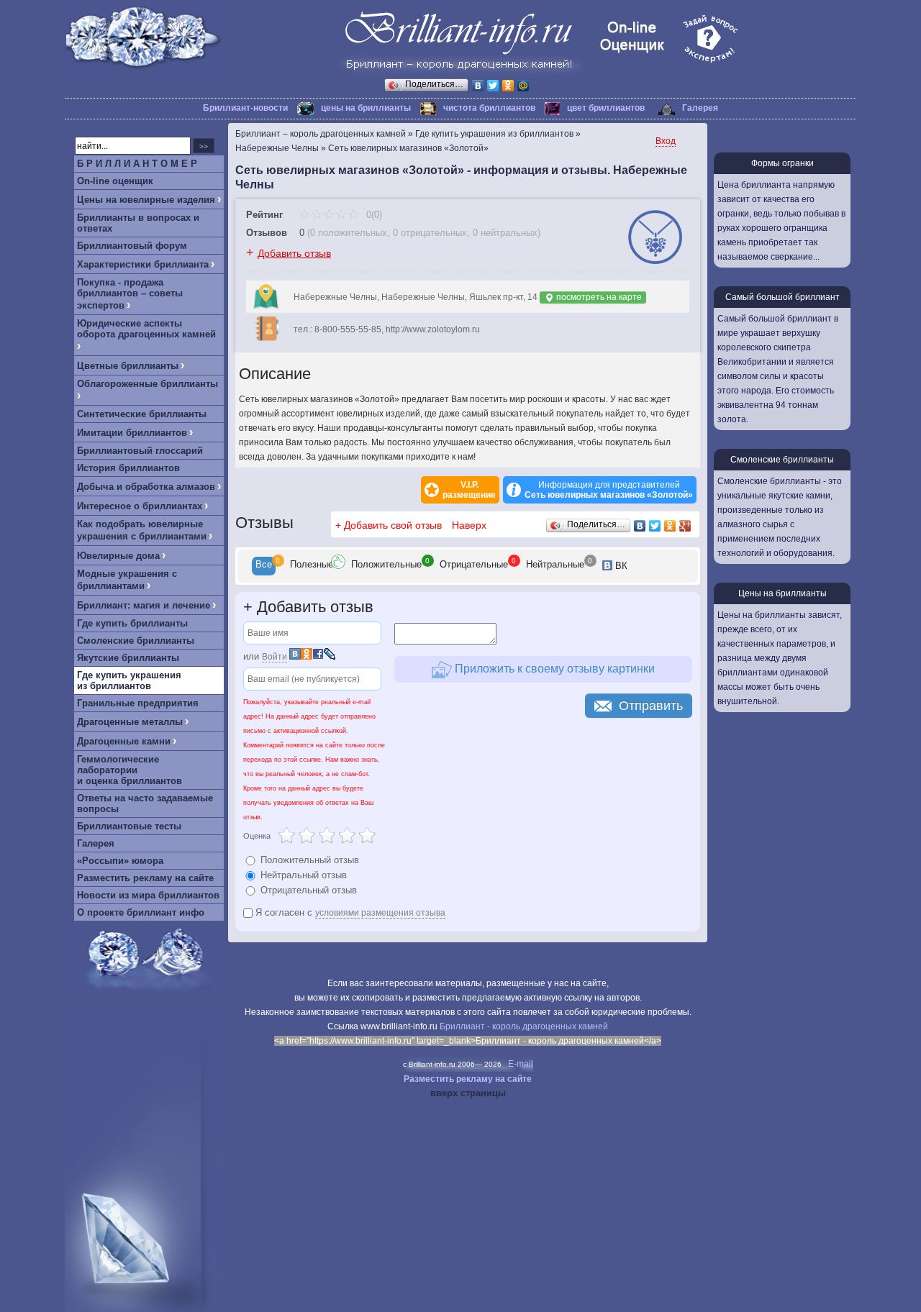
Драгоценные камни (124, 741)
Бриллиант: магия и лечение (143, 605)
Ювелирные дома (118, 555)
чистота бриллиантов (489, 108)
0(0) (372, 214)
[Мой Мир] (523, 85)
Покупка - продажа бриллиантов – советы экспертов (130, 294)
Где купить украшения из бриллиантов (129, 680)
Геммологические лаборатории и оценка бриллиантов (129, 770)
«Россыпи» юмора (120, 860)
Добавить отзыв (294, 253)
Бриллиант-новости (245, 108)
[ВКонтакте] (478, 85)
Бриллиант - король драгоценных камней (524, 1026)
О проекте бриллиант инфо (140, 912)
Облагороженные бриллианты (147, 383)
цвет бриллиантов (606, 108)
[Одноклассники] (508, 85)
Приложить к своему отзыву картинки (553, 668)
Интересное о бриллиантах (139, 506)
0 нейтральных (505, 232)
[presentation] (264, 566)
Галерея (700, 108)
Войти (274, 657)
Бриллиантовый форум (132, 245)
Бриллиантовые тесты (129, 826)
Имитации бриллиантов (132, 432)
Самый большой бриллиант (782, 297)
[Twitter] (493, 85)
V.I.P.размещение (469, 490)
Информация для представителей (609, 490)
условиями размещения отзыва (380, 913)
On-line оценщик (115, 181)
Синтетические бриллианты (142, 414)
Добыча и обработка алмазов (146, 486)
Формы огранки (782, 163)
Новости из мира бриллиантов (148, 895)
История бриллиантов (128, 468)
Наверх (469, 525)
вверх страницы (468, 1093)
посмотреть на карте (598, 297)
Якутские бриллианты (128, 657)
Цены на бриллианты (782, 593)
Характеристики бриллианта (143, 264)
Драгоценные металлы (130, 721)
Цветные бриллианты (127, 365)
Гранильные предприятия (138, 703)
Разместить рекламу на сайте (145, 878)
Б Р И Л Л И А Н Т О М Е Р (137, 163)
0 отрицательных (430, 232)
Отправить (651, 705)
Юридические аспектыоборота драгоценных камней (146, 329)
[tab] (264, 566)
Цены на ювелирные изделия (146, 199)
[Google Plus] (685, 525)
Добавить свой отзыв (393, 525)
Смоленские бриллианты (135, 640)
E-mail (520, 1064)
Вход (665, 141)
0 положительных (348, 232)
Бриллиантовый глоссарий (140, 450)
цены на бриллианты (366, 108)
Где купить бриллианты (132, 623)
